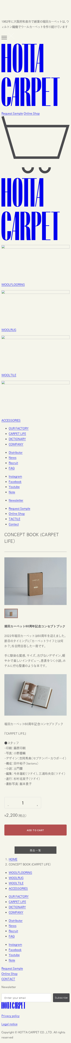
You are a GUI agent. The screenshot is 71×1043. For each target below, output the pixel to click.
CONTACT (8, 979)
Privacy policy (10, 1016)
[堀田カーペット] (35, 76)
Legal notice (9, 1024)
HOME (13, 859)
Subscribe (61, 997)
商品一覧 (35, 850)
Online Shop (32, 113)
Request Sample (12, 113)
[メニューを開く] (8, 36)
